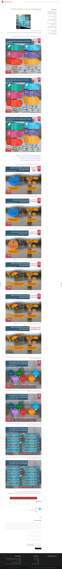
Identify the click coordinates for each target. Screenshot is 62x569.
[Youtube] (30, 567)
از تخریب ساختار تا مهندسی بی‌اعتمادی (52, 17)
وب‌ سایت (28, 539)
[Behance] (31, 567)
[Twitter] (36, 567)
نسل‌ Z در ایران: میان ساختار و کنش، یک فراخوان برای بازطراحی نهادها (51, 27)
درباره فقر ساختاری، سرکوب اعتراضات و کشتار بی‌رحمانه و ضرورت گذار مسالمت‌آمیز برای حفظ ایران (52, 13)
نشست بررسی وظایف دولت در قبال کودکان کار (52, 31)
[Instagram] (34, 567)
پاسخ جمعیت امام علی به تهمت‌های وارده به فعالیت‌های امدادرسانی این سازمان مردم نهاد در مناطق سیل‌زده (24, 493)
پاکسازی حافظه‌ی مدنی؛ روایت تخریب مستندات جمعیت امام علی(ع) (52, 20)
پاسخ (36, 513)
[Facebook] (33, 567)
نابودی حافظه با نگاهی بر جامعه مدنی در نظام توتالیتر (51, 24)
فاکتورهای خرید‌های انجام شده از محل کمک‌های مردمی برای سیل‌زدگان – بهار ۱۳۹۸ (27, 492)
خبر (36, 10)
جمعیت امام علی (30, 32)
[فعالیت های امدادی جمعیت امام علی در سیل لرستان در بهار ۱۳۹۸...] (61, 284)
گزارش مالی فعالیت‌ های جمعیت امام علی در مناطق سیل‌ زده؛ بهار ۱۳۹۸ (26, 9)
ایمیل (28, 535)
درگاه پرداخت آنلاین (35, 563)
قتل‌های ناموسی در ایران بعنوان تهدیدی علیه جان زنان (51, 33)
